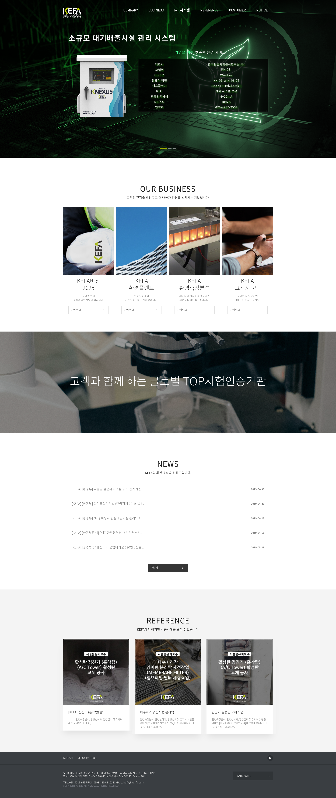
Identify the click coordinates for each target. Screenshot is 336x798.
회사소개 (68, 758)
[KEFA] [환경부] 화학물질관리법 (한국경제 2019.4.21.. (108, 504)
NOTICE (262, 10)
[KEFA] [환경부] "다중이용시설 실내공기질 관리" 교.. (107, 518)
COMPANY (130, 10)
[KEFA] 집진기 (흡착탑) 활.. (86, 712)
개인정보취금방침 (88, 758)
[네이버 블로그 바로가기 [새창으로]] (270, 758)
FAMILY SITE (243, 776)
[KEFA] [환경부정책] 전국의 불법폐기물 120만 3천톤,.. (108, 547)
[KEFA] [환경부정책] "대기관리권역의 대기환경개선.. (107, 533)
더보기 (154, 567)
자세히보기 (77, 309)
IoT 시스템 (182, 10)
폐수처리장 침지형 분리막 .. (158, 712)
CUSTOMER (237, 10)
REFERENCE (209, 10)
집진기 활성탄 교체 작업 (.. (229, 712)
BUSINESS (156, 10)
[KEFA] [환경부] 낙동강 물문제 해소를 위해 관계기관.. (107, 489)
